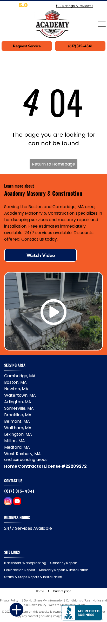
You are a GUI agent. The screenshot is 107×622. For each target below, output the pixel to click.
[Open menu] (102, 24)
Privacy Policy (9, 600)
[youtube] (17, 501)
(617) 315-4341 (19, 491)
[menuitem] (27, 563)
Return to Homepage (53, 164)
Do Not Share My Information (44, 600)
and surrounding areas (26, 459)
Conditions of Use (78, 600)
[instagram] (8, 501)
